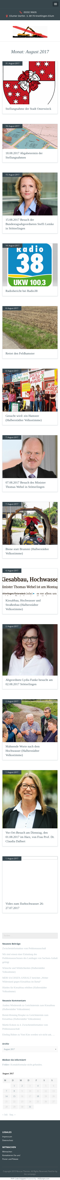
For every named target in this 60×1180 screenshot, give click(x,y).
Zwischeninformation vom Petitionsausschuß (24, 948)
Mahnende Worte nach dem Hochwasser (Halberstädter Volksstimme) (23, 751)
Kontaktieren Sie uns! (11, 1155)
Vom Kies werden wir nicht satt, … (37, 1034)
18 (38, 1096)
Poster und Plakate (10, 1159)
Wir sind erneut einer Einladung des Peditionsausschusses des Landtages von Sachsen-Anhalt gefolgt (30, 958)
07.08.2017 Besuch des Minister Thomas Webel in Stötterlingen (26, 484)
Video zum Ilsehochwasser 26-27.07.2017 (25, 906)
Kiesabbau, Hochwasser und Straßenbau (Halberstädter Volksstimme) (23, 605)
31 (30, 1107)
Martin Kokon (9, 1025)
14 (6, 1096)
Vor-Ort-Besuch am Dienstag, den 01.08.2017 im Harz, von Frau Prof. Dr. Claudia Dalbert (30, 837)
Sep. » (12, 1114)
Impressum (7, 1136)
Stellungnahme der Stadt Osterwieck (28, 108)
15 (14, 1096)
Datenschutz (7, 1140)
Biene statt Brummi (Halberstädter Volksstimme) (27, 551)
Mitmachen (7, 1151)
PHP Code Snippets (18, 1178)
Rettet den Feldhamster (20, 353)
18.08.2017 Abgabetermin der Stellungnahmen (24, 155)
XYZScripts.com (43, 1178)
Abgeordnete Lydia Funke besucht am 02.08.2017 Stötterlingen (29, 682)
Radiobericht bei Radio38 (22, 291)
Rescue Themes (23, 1171)
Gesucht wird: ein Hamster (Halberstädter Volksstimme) (24, 418)
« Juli (5, 1114)
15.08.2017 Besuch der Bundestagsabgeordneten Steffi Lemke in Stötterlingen (30, 224)
